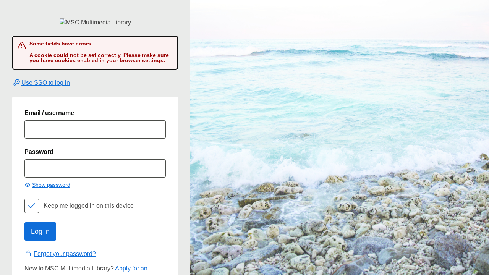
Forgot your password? (65, 254)
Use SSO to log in (45, 82)
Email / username (49, 113)
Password (38, 152)
